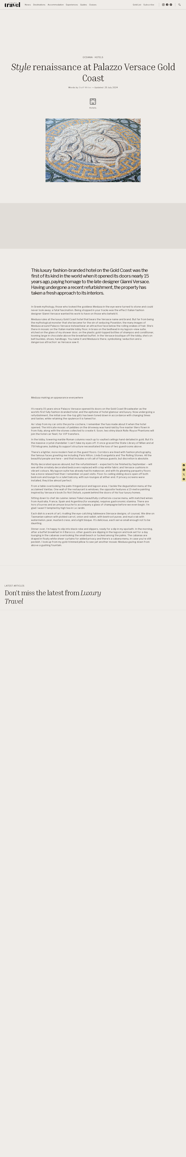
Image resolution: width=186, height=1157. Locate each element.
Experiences (72, 4)
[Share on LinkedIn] (184, 470)
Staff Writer (85, 87)
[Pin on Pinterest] (184, 479)
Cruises (92, 4)
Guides (83, 4)
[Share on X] (184, 474)
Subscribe (148, 4)
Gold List (137, 4)
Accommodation (56, 4)
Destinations (39, 4)
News (28, 4)
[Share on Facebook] (184, 465)
